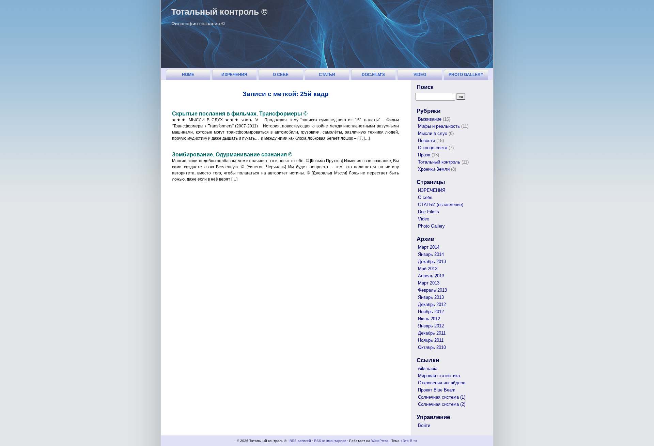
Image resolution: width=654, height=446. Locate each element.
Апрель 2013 (431, 275)
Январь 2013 (431, 297)
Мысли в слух (432, 133)
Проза (424, 154)
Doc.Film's (373, 74)
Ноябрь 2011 (430, 340)
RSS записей (300, 441)
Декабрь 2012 (432, 304)
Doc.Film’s (428, 211)
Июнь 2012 (429, 318)
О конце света (432, 147)
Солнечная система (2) (441, 404)
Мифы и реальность (439, 126)
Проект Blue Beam (436, 390)
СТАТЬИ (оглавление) (327, 76)
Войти (424, 425)
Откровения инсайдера (441, 382)
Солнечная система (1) (441, 397)
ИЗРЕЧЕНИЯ (234, 74)
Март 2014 (428, 247)
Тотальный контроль (439, 162)
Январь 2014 (431, 254)
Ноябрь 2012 (431, 311)
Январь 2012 (431, 325)
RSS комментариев (330, 441)
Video (420, 74)
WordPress (379, 441)
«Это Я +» (409, 441)
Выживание (429, 119)
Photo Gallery (466, 74)
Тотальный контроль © (219, 11)
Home (188, 74)
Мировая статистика (439, 375)
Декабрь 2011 (432, 333)
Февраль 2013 (432, 290)
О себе (281, 74)
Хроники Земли (434, 169)
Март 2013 (428, 283)
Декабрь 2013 (432, 261)
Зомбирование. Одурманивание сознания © (232, 154)
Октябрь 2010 (432, 347)
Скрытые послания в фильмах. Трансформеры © (240, 114)
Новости (426, 140)
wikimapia (427, 368)
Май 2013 (427, 268)
